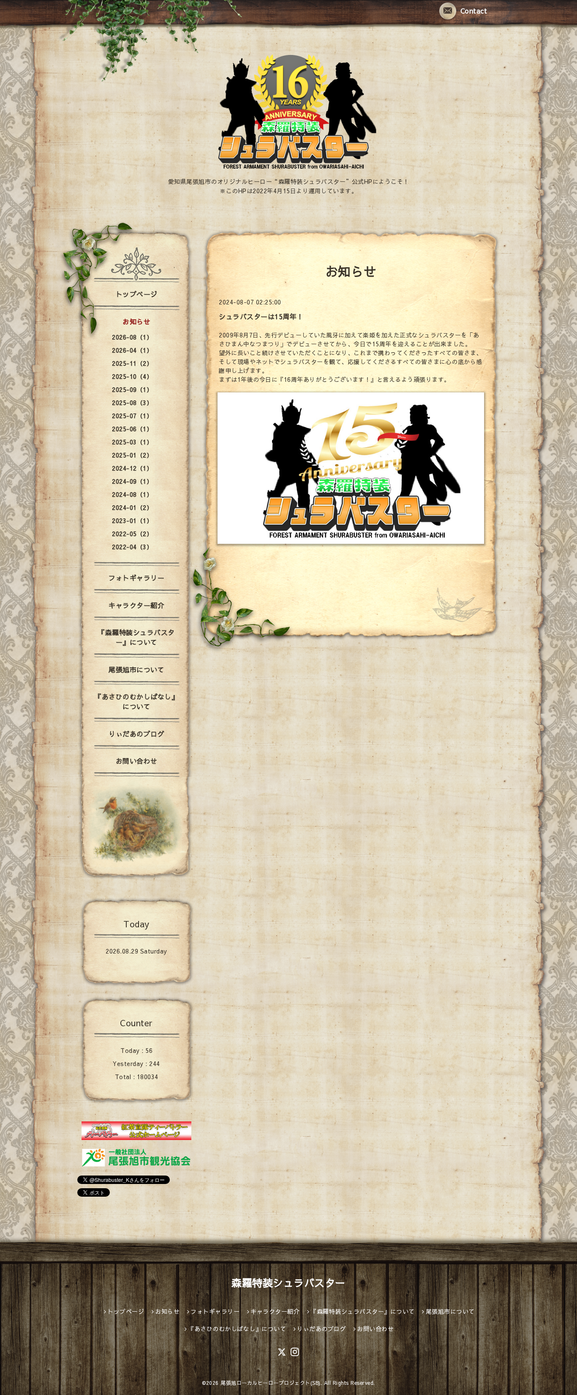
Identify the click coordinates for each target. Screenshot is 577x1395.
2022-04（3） (132, 547)
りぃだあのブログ (136, 733)
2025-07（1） (132, 415)
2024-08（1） (132, 494)
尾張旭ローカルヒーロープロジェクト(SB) (270, 1382)
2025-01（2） (132, 455)
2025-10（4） (132, 376)
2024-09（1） (132, 481)
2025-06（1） (132, 429)
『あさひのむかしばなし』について (136, 701)
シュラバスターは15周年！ (261, 316)
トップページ (137, 294)
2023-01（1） (132, 520)
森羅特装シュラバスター (288, 1282)
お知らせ (136, 321)
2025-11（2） (132, 363)
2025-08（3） (132, 402)
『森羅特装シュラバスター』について (136, 637)
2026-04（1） (132, 350)
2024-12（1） (132, 468)
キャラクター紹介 (136, 605)
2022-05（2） (132, 533)
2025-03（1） (132, 442)
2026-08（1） (132, 337)
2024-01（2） (132, 507)
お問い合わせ (137, 760)
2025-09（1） (132, 389)
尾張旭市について (136, 669)
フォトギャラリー (136, 577)
